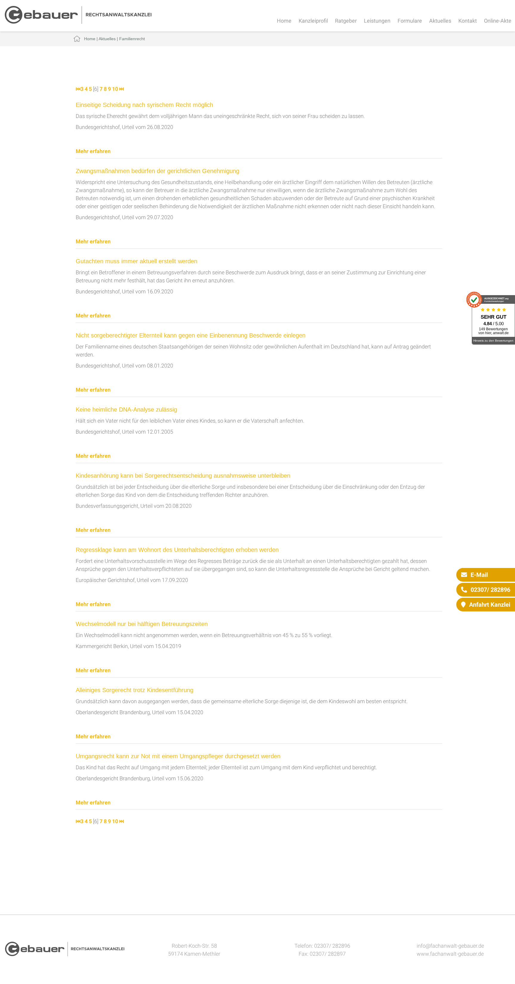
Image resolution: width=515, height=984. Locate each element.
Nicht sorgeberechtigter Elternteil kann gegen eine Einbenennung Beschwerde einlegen (190, 335)
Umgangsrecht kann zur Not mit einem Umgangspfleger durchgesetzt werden (178, 756)
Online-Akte (497, 21)
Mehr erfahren (93, 151)
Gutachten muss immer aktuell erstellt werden (136, 261)
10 (115, 89)
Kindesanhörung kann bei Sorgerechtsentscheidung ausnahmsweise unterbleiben (183, 475)
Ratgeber (346, 21)
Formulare (410, 21)
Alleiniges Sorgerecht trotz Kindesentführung (134, 690)
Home (284, 21)
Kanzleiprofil (313, 21)
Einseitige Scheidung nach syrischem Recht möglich (144, 105)
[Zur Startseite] (78, 22)
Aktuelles (440, 21)
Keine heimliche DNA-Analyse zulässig (126, 409)
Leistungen (377, 21)
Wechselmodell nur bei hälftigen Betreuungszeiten (142, 624)
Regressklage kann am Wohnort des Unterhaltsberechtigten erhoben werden (177, 550)
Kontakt (467, 21)
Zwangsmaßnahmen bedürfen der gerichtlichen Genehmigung (157, 171)
